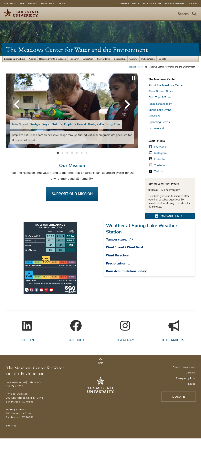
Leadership (120, 58)
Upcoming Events (159, 122)
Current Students (128, 3)
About (32, 58)
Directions (154, 116)
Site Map (11, 425)
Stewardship (103, 58)
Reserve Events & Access (52, 58)
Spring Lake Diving (159, 110)
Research (74, 58)
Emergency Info (185, 378)
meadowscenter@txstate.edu (23, 382)
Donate (162, 58)
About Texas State (184, 367)
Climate (133, 58)
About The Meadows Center (165, 85)
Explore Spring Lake (14, 58)
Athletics (10, 3)
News (62, 3)
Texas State (135, 66)
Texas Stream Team (160, 104)
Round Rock (48, 3)
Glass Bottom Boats (160, 91)
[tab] (58, 153)
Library (32, 3)
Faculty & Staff (152, 3)
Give (22, 3)
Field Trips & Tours (159, 97)
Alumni (192, 3)
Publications (148, 58)
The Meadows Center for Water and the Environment (77, 49)
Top (100, 363)
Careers (190, 372)
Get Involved (156, 128)
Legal (191, 383)
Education (88, 58)
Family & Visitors (175, 3)
